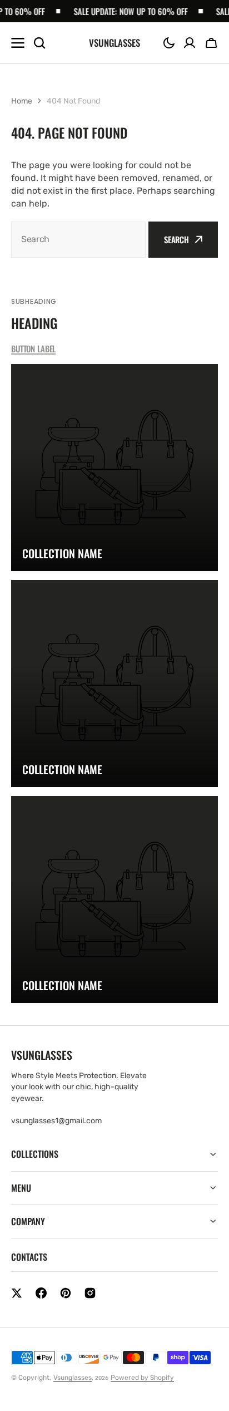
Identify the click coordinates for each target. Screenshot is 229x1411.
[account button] (189, 43)
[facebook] (41, 1293)
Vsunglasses (72, 1377)
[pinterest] (65, 1293)
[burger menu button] (17, 43)
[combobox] (78, 240)
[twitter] (16, 1293)
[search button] (39, 43)
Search (176, 239)
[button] (169, 42)
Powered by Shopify (142, 1377)
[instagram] (90, 1293)
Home (21, 101)
